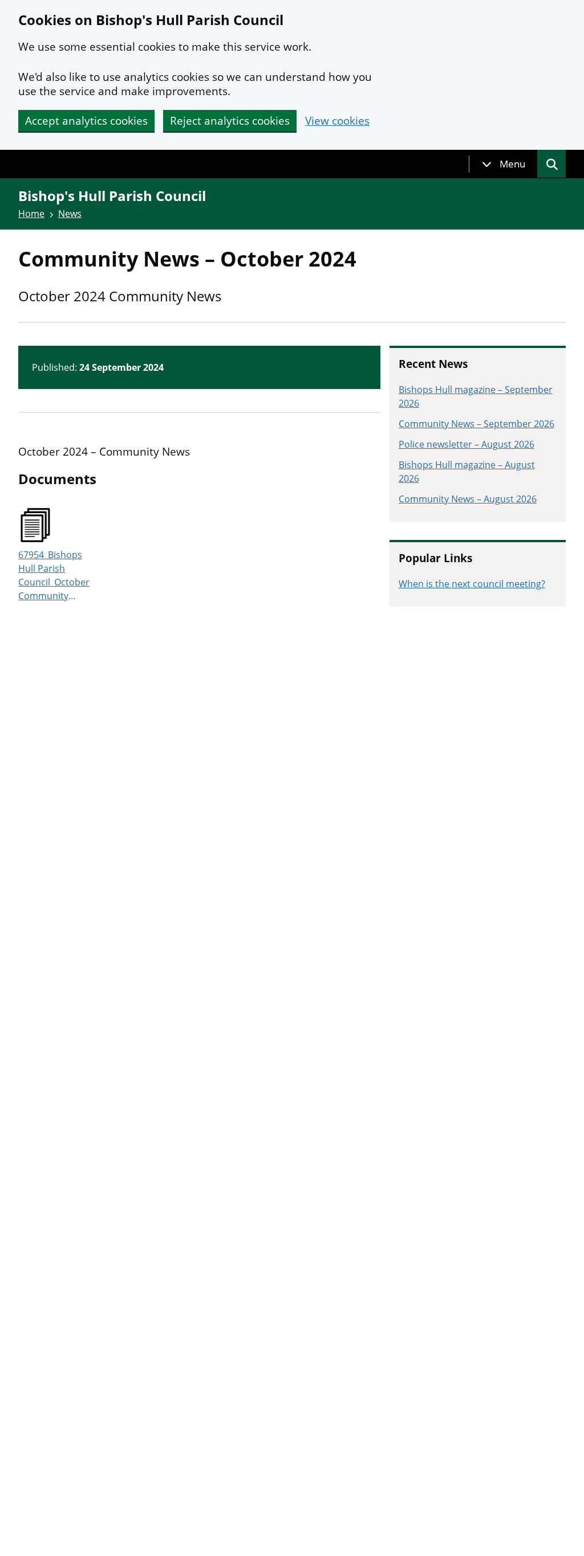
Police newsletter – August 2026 (466, 444)
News (70, 213)
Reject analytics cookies (230, 120)
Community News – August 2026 (468, 499)
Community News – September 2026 (476, 423)
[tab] (503, 164)
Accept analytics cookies (86, 120)
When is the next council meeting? (472, 584)
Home (31, 213)
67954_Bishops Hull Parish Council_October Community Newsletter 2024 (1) (54, 575)
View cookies (337, 121)
